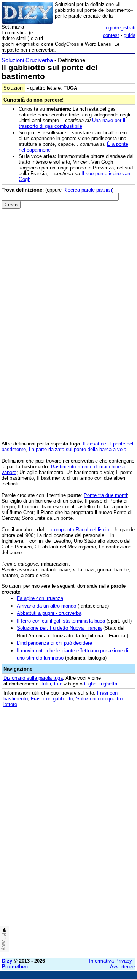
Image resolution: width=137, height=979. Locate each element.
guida (129, 35)
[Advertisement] (68, 883)
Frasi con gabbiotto (52, 699)
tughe (90, 684)
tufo (58, 684)
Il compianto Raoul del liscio (78, 529)
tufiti (46, 684)
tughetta (108, 684)
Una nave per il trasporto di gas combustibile (72, 123)
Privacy (4, 941)
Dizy (7, 961)
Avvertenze (122, 966)
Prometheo (15, 966)
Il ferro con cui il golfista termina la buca (61, 621)
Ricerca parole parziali (87, 190)
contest (111, 35)
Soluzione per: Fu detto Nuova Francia (59, 628)
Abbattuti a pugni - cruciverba (49, 613)
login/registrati (120, 28)
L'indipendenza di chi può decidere (54, 643)
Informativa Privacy (110, 961)
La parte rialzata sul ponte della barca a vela (77, 449)
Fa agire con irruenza (40, 598)
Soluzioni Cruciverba (27, 60)
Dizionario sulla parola (33, 678)
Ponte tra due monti (105, 495)
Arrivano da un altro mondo (46, 606)
